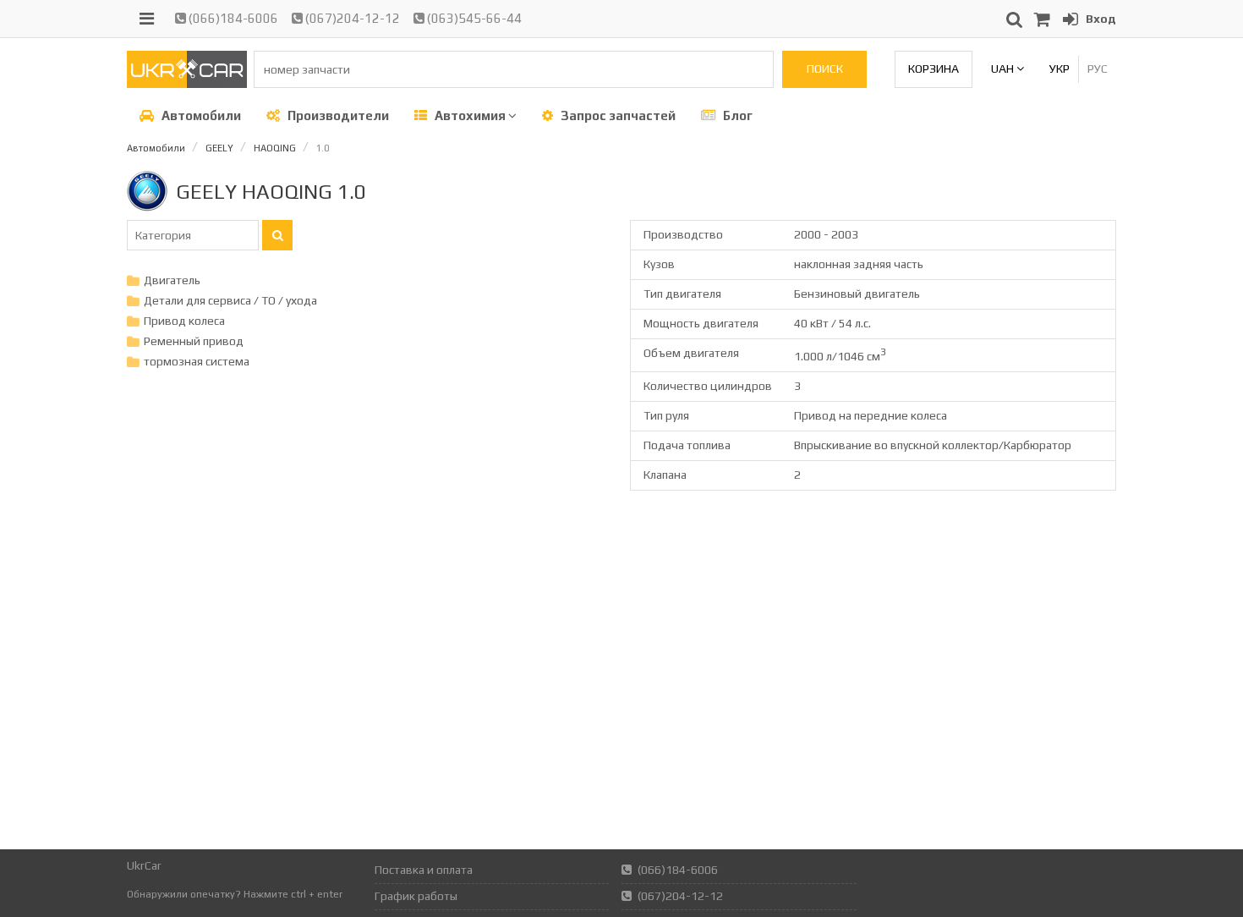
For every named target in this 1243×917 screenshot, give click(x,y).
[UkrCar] (187, 84)
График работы (416, 896)
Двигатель (172, 280)
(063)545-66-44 (473, 18)
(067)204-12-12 (351, 18)
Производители (337, 115)
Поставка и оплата (424, 869)
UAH (1003, 68)
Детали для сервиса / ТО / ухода (230, 300)
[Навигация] (147, 18)
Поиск (825, 68)
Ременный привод (194, 341)
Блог (736, 115)
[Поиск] (277, 235)
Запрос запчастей (617, 115)
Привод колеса (184, 320)
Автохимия (470, 115)
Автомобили (200, 115)
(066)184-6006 (232, 18)
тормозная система (196, 361)
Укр (1059, 68)
